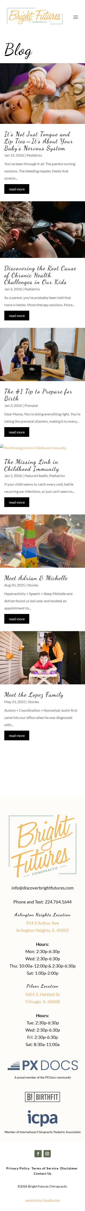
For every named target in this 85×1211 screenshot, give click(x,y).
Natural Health (36, 475)
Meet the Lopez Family (35, 694)
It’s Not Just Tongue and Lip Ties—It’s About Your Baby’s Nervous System (38, 141)
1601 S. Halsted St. (42, 994)
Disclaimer (69, 1168)
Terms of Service (45, 1168)
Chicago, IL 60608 (42, 1001)
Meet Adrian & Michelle (36, 578)
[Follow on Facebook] (38, 1153)
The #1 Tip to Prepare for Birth (38, 394)
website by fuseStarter (42, 1200)
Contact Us (42, 1173)
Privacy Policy (18, 1168)
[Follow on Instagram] (47, 1153)
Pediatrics (34, 155)
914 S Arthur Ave (42, 923)
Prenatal (31, 405)
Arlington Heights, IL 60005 (42, 930)
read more (17, 189)
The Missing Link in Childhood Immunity (31, 465)
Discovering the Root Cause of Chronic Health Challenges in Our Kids (40, 275)
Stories (32, 585)
